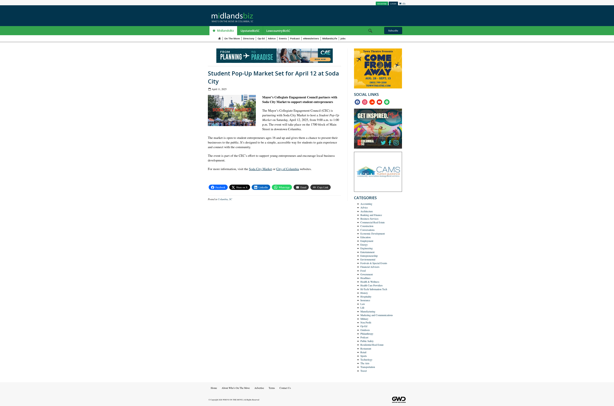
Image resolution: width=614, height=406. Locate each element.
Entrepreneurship (369, 255)
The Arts (364, 363)
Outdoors (365, 330)
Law (362, 304)
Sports (363, 356)
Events (283, 38)
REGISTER (381, 3)
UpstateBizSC (250, 31)
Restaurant (365, 348)
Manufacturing (367, 311)
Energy (364, 244)
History (364, 293)
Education (365, 237)
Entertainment (367, 252)
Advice (272, 38)
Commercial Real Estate (372, 222)
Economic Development (372, 233)
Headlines (365, 278)
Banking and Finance (371, 215)
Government (366, 274)
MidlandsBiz (225, 30)
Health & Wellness (369, 281)
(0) (403, 3)
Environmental (367, 259)
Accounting (366, 203)
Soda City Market (260, 169)
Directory (248, 38)
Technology (366, 359)
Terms (272, 388)
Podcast (295, 38)
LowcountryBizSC (278, 31)
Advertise (259, 388)
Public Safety (367, 341)
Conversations (367, 229)
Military (364, 318)
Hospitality (365, 296)
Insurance (365, 300)
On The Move (232, 38)
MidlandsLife (329, 38)
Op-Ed (261, 38)
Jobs (343, 38)
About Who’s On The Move (236, 388)
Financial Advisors (369, 266)
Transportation (367, 367)
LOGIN (393, 3)
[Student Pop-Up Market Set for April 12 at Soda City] (233, 110)
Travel (363, 370)
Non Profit (365, 322)
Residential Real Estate (372, 344)
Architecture (366, 211)
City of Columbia (287, 169)
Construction (366, 226)
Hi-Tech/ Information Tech (373, 289)
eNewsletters (311, 38)
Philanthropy (366, 333)
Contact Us (285, 388)
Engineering (366, 248)
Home (214, 388)
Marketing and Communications (376, 315)
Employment (366, 241)
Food (363, 270)
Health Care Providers (371, 285)
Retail (363, 352)
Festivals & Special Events (373, 263)
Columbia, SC (225, 199)
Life (362, 307)
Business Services (369, 218)
